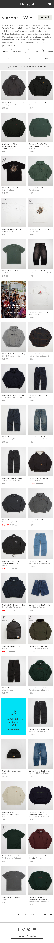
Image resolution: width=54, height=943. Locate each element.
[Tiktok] (23, 929)
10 (34, 914)
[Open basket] (49, 4)
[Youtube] (34, 929)
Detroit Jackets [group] (35, 51)
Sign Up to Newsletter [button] (27, 936)
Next (46, 914)
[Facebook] (19, 929)
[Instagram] (29, 929)
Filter (27, 58)
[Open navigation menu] (3, 4)
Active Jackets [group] (18, 51)
